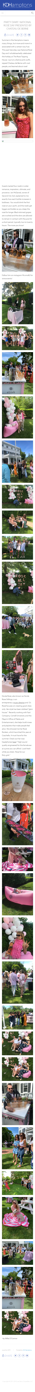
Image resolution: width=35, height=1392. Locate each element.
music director (19, 702)
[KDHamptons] (17, 5)
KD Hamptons (27, 1350)
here (14, 742)
